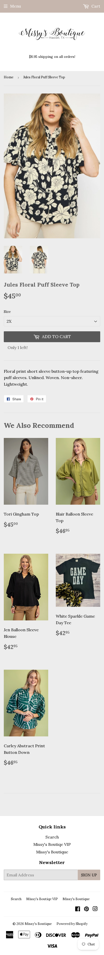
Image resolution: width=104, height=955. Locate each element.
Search (52, 837)
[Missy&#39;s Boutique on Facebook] (77, 909)
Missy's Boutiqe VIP (52, 844)
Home (8, 77)
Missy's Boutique (52, 851)
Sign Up (89, 875)
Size (7, 311)
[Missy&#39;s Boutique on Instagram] (95, 909)
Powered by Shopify (72, 924)
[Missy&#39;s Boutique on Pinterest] (86, 909)
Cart (95, 6)
